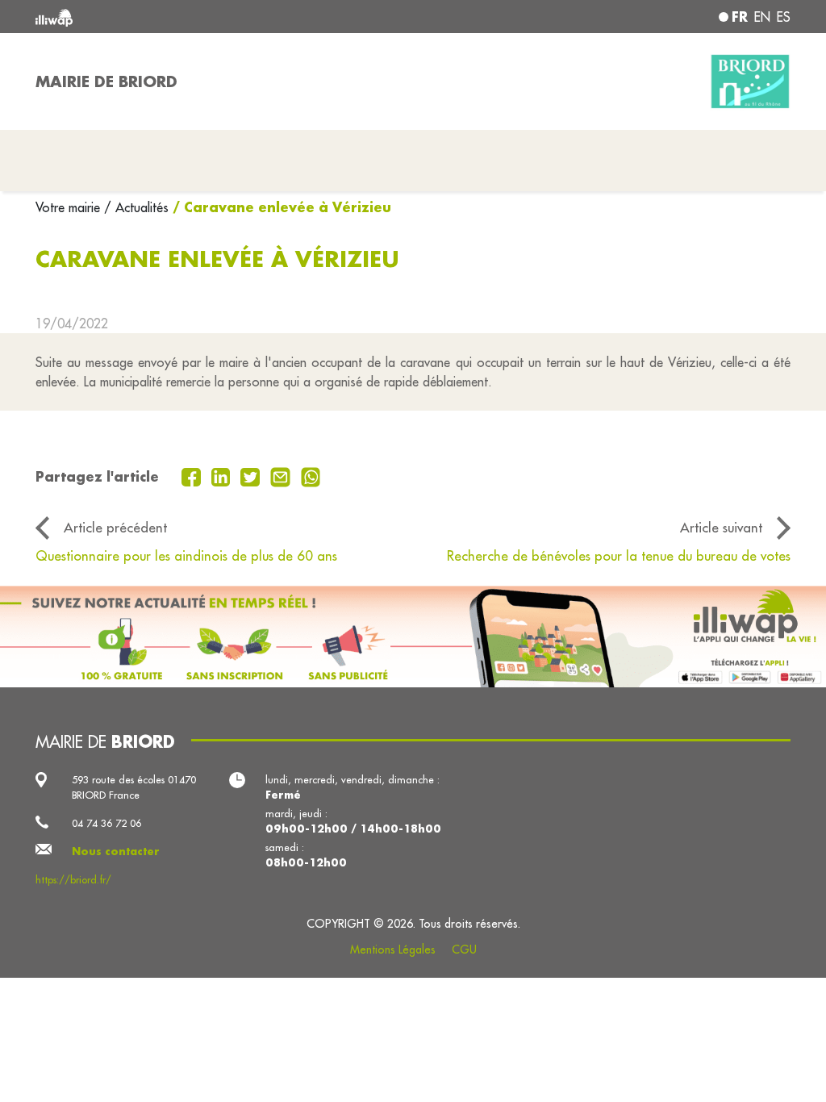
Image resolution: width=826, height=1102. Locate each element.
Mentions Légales (393, 949)
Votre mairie (69, 207)
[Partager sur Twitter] (252, 475)
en (762, 17)
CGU (464, 949)
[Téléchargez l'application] (413, 637)
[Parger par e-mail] (282, 475)
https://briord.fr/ (73, 879)
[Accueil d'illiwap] (187, 16)
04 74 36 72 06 (106, 822)
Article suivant (721, 527)
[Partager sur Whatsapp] (311, 475)
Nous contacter (116, 851)
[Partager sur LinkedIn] (223, 475)
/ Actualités (136, 207)
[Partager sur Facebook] (193, 475)
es (784, 17)
